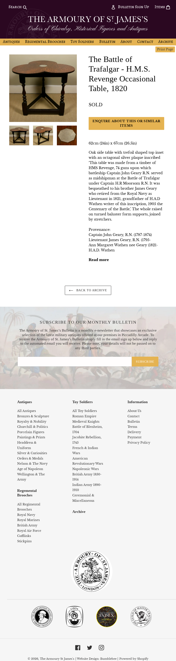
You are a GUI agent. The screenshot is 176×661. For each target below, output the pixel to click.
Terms (132, 427)
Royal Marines (28, 520)
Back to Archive (91, 290)
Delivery (134, 432)
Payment (134, 437)
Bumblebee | (109, 659)
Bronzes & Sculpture (33, 416)
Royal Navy (26, 515)
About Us (134, 411)
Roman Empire (84, 416)
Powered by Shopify (133, 659)
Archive (78, 511)
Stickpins (24, 541)
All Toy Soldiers (84, 411)
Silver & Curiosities (32, 453)
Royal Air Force (29, 531)
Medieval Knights (85, 422)
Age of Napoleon (30, 469)
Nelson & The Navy (32, 464)
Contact (133, 416)
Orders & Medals (30, 458)
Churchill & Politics (32, 427)
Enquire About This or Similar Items (126, 123)
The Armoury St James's (57, 659)
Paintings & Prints (31, 437)
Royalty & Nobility (31, 422)
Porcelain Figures (30, 432)
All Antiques (26, 411)
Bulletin (133, 422)
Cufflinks (24, 536)
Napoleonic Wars (85, 469)
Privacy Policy (138, 443)
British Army (27, 525)
